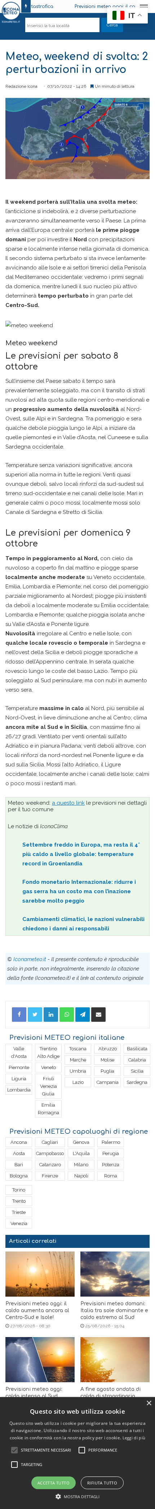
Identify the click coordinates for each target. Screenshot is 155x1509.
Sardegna (137, 1082)
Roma (110, 1176)
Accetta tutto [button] (53, 1483)
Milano (81, 1164)
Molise (107, 1060)
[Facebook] (19, 1014)
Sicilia (137, 1071)
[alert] (77, 1453)
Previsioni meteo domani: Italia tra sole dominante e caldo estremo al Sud (114, 1310)
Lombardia (19, 1090)
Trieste (19, 1212)
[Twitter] (35, 1014)
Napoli (81, 1176)
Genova (81, 1142)
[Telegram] (82, 1014)
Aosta (19, 1153)
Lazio (78, 1082)
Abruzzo (107, 1048)
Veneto (48, 1067)
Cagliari (50, 1142)
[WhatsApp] (66, 1014)
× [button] (148, 1403)
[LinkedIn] (51, 1014)
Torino (18, 1190)
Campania (108, 1082)
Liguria (19, 1078)
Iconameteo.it (29, 959)
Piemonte (19, 1067)
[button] (78, 1496)
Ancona (18, 1142)
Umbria (78, 1071)
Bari (18, 1164)
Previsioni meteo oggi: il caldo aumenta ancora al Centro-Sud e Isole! (37, 1310)
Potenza (110, 1164)
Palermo (111, 1142)
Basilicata (137, 1048)
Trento (19, 1201)
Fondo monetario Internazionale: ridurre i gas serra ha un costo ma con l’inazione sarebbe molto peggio (79, 891)
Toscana (78, 1048)
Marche (78, 1060)
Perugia (110, 1153)
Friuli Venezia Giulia (48, 1086)
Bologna (19, 1176)
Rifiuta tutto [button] (102, 1483)
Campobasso (50, 1153)
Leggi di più (134, 1437)
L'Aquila (81, 1153)
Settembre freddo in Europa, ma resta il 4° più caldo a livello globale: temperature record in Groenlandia (81, 854)
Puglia (107, 1071)
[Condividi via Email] (98, 1014)
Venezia (18, 1223)
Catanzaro (50, 1164)
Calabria (137, 1060)
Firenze (50, 1176)
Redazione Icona (21, 86)
